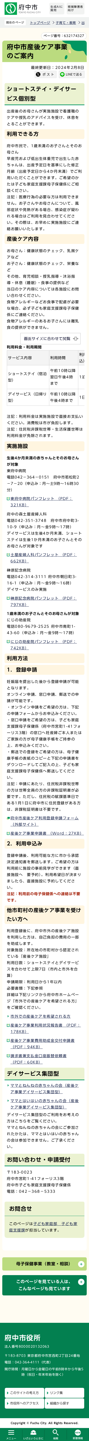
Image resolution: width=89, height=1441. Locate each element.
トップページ (40, 22)
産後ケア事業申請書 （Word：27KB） (47, 833)
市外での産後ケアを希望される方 (40, 1016)
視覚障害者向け (75, 8)
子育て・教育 (66, 22)
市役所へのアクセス (24, 1403)
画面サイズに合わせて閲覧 (47, 338)
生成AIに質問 (56, 8)
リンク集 (56, 1392)
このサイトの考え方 (24, 1392)
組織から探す (59, 1403)
